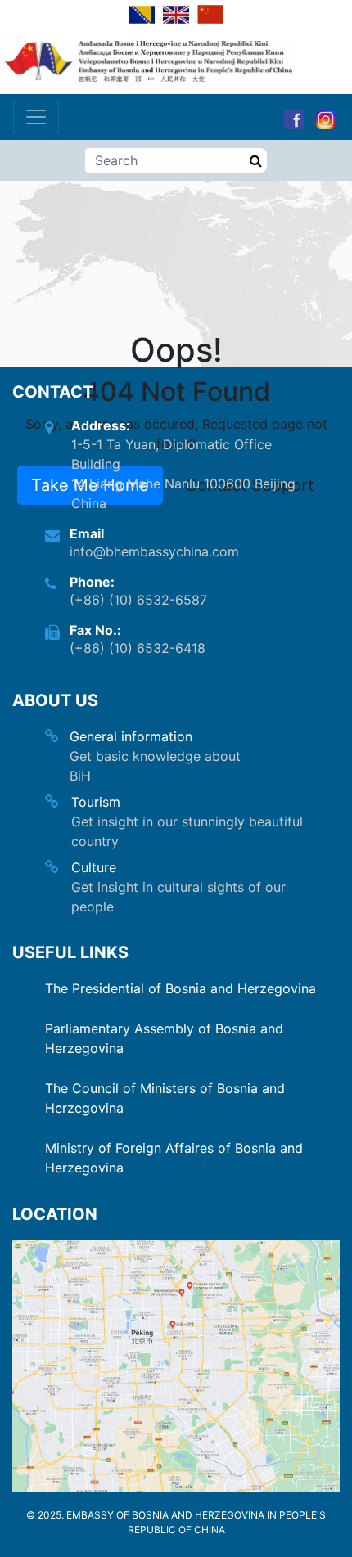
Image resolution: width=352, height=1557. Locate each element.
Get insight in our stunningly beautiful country (187, 831)
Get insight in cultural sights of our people (178, 897)
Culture (93, 867)
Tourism (95, 802)
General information (131, 736)
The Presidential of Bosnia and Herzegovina (180, 988)
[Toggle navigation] (36, 117)
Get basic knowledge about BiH (155, 766)
